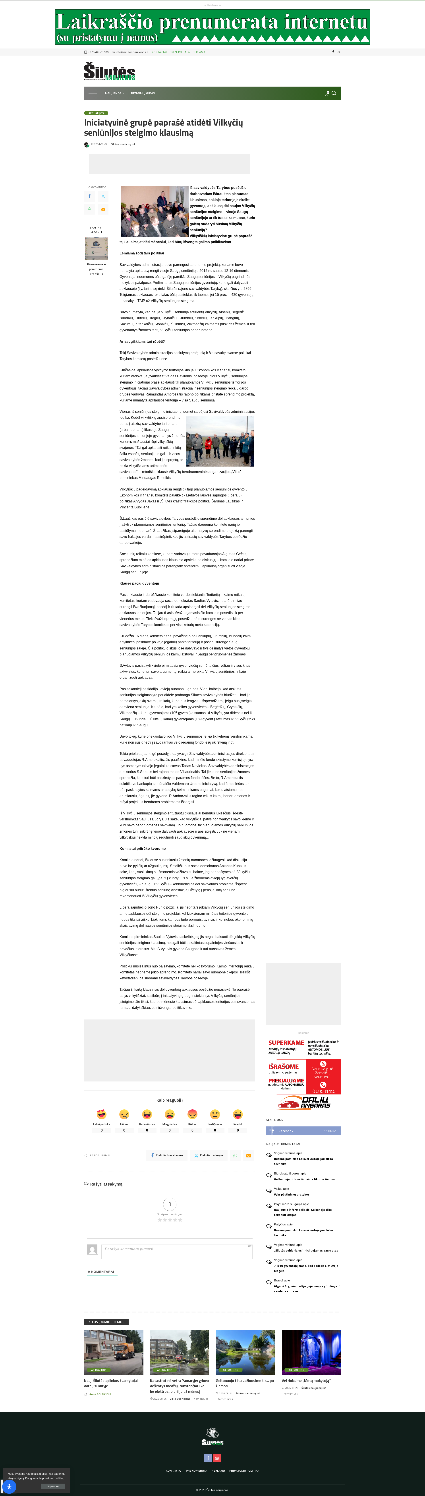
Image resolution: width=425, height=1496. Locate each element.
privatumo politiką (53, 1478)
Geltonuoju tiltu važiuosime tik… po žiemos (304, 1179)
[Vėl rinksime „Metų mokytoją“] (311, 1352)
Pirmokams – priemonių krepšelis (96, 269)
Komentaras (225, 1399)
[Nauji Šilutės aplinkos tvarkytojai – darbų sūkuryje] (113, 1352)
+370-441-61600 (98, 52)
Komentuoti (201, 1398)
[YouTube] (338, 52)
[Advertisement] (169, 164)
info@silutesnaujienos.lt (132, 52)
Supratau (53, 1486)
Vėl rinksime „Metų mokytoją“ (306, 1381)
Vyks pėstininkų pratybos (291, 1194)
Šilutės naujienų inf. (123, 144)
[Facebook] (333, 52)
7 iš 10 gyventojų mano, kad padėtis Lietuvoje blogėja (306, 1268)
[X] (103, 196)
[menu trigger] (95, 93)
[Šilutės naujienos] (109, 71)
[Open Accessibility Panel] (9, 1487)
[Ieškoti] (333, 93)
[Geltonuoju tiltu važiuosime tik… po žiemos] (245, 1352)
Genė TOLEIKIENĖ (100, 1394)
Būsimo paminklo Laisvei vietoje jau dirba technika (303, 1161)
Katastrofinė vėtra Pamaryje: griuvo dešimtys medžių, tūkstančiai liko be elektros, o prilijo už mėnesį (179, 1386)
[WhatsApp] (89, 209)
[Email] (103, 209)
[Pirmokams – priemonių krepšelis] (96, 248)
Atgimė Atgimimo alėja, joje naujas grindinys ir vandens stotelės (307, 1288)
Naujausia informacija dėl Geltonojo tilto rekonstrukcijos (303, 1212)
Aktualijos (96, 113)
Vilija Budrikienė (180, 1398)
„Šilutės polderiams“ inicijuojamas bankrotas (306, 1250)
